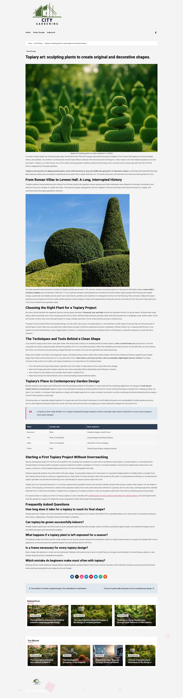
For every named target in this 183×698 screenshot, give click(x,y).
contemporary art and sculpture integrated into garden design (112, 496)
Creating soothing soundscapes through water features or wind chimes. (134, 621)
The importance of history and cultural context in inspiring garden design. (47, 621)
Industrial (51, 32)
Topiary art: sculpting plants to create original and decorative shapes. (88, 57)
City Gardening (36, 690)
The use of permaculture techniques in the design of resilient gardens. (91, 621)
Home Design (39, 32)
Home (28, 32)
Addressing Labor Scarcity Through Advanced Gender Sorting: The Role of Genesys (107, 663)
